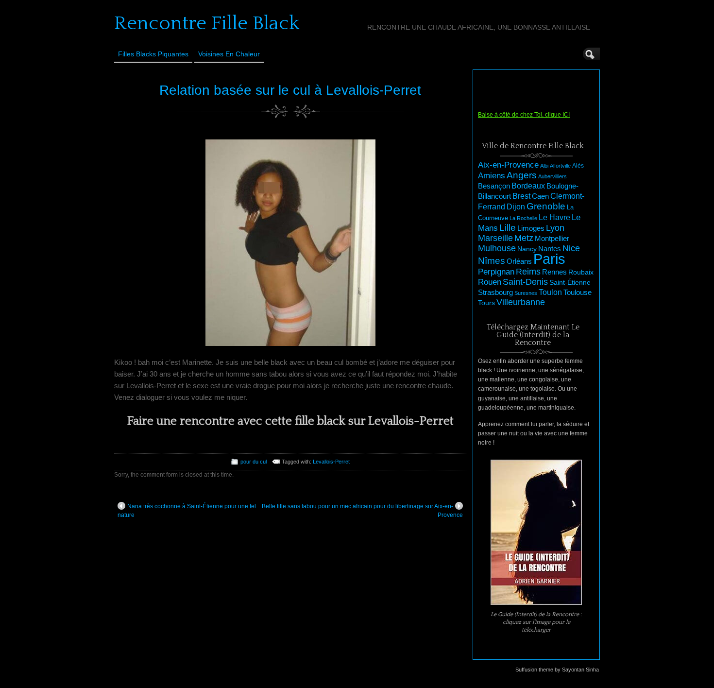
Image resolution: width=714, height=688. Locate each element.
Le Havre (554, 217)
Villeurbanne (520, 302)
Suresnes (525, 293)
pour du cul (253, 461)
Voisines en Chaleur (229, 54)
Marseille (495, 238)
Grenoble (546, 206)
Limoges (530, 228)
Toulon (550, 292)
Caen (540, 196)
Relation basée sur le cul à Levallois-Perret (290, 90)
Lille (507, 228)
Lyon (555, 228)
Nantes (549, 249)
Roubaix (581, 272)
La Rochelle (523, 218)
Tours (486, 303)
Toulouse (577, 292)
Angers (522, 175)
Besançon (494, 186)
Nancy (527, 249)
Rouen (489, 282)
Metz (523, 238)
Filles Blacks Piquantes (153, 54)
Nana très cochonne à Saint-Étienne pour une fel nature (187, 510)
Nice (571, 248)
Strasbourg (495, 292)
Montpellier (552, 238)
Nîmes (491, 261)
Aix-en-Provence (508, 165)
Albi (544, 166)
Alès (578, 166)
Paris (549, 259)
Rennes (554, 272)
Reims (528, 271)
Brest (521, 195)
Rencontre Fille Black (206, 23)
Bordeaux (528, 186)
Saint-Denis (525, 282)
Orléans (519, 261)
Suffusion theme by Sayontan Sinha (557, 669)
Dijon (516, 206)
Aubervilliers (552, 176)
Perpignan (496, 271)
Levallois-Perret (331, 461)
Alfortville (560, 166)
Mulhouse (497, 248)
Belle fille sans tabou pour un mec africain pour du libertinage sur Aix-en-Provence (362, 510)
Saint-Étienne (570, 282)
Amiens (491, 175)
